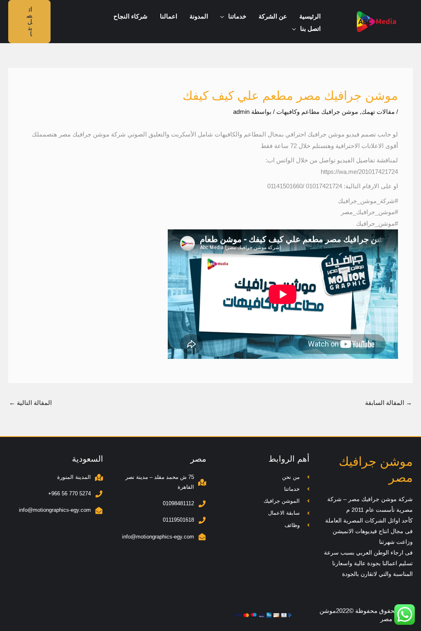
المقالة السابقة (388, 402)
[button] (224, 16)
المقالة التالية (30, 402)
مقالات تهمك (378, 111)
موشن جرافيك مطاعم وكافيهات (317, 111)
